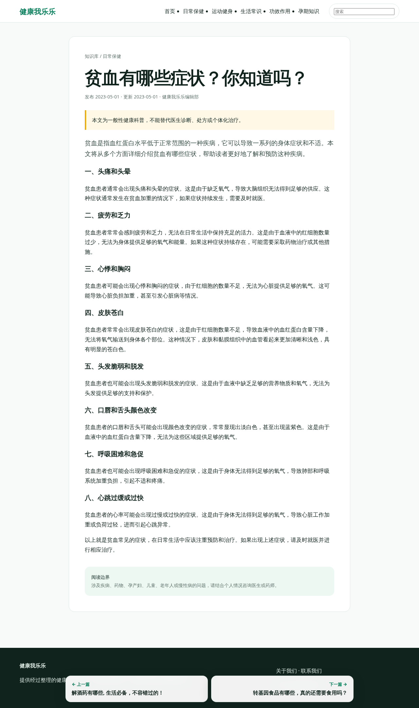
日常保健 (193, 11)
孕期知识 (308, 11)
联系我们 (311, 670)
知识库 (92, 56)
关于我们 (286, 670)
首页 (170, 11)
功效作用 (279, 11)
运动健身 (222, 11)
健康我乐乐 (38, 11)
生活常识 (251, 11)
